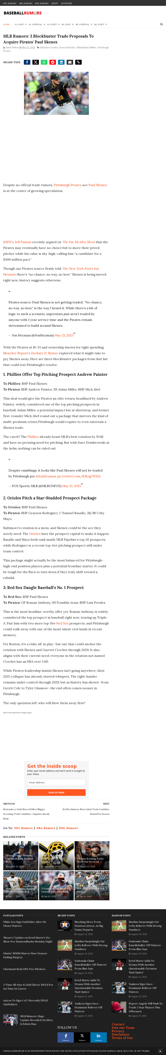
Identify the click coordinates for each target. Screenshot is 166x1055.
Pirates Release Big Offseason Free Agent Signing (53, 858)
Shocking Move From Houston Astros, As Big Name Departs (89, 925)
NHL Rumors (41, 3)
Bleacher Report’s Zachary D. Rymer (30, 353)
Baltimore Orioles (49, 47)
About (54, 3)
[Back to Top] (160, 1051)
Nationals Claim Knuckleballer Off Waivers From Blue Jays (91, 964)
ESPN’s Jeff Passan (17, 242)
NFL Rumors (9, 3)
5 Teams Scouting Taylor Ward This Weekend (90, 860)
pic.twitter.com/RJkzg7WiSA (79, 476)
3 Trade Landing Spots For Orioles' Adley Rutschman (56, 890)
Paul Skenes (98, 185)
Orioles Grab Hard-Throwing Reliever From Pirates (90, 888)
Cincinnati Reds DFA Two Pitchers (24, 969)
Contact (118, 1024)
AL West (52, 24)
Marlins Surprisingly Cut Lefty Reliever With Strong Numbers (91, 945)
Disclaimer (121, 1034)
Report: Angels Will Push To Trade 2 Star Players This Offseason (146, 1007)
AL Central (35, 24)
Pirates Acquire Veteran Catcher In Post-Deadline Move (19, 858)
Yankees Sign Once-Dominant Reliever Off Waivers (88, 1007)
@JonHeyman (46, 476)
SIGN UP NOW (56, 792)
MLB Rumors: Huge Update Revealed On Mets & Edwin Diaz (36, 1020)
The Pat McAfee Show (78, 242)
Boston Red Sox (67, 47)
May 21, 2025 (64, 335)
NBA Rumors (25, 3)
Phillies (33, 437)
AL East (19, 24)
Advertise (66, 3)
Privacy (118, 1031)
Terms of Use (122, 1038)
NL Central (82, 24)
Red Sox (62, 623)
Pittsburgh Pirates (68, 185)
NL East (66, 24)
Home (6, 24)
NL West (99, 24)
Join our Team (123, 1028)
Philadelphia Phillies (86, 47)
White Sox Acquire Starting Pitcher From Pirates (20, 890)
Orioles (35, 534)
